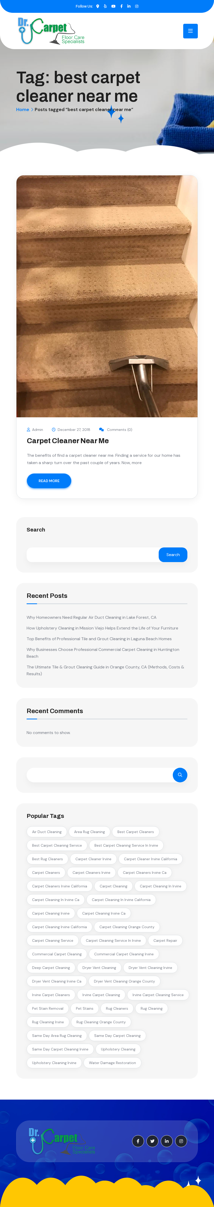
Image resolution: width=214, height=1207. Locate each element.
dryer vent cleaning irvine (150, 967)
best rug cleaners (47, 859)
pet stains (84, 1008)
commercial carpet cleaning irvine (124, 954)
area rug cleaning (89, 831)
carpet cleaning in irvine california (121, 899)
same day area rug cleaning (57, 1035)
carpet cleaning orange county (126, 927)
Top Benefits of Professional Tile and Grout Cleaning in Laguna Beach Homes (99, 639)
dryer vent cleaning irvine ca (56, 981)
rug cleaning (152, 1008)
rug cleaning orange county (101, 1022)
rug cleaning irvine (48, 1022)
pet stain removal (47, 1008)
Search (36, 530)
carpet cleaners (46, 872)
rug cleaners (117, 1008)
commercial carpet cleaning (57, 954)
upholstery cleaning (118, 1049)
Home (22, 109)
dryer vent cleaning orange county (124, 981)
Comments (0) (119, 429)
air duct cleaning (47, 831)
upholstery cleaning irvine (54, 1062)
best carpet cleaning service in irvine (126, 845)
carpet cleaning (113, 886)
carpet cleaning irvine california (59, 927)
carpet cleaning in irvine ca (55, 899)
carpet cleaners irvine (91, 872)
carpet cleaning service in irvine (113, 940)
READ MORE (49, 480)
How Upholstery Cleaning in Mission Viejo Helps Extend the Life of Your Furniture (102, 628)
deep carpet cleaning (51, 967)
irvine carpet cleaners (51, 994)
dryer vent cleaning (99, 967)
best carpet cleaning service (57, 845)
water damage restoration (112, 1062)
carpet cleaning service (52, 940)
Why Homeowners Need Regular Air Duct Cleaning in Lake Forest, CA (92, 617)
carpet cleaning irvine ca (104, 913)
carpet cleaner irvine (93, 859)
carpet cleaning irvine (51, 913)
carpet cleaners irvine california (59, 886)
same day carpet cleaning (117, 1035)
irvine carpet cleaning (101, 994)
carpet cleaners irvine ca (145, 872)
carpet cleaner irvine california (150, 859)
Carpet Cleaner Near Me (68, 441)
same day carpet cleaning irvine (60, 1049)
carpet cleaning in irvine (160, 886)
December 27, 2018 (74, 429)
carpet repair (165, 940)
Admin (37, 429)
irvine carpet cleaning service (158, 994)
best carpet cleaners (135, 831)
